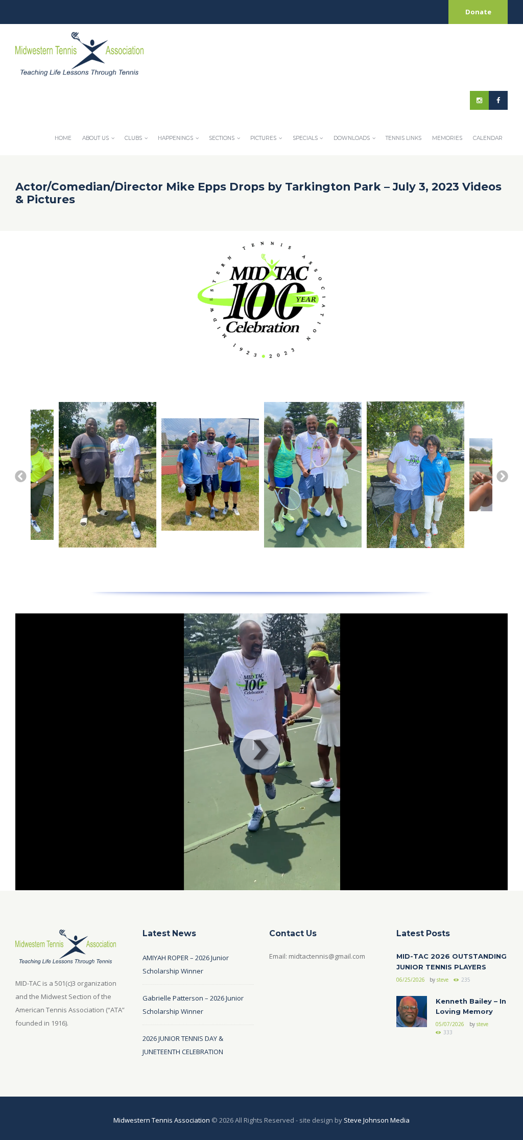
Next (501, 475)
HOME (63, 138)
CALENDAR (488, 138)
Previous (20, 475)
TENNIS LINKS (403, 138)
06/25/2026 (410, 979)
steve (442, 979)
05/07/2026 (450, 1024)
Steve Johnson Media (377, 1120)
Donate (478, 11)
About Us (95, 138)
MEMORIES (447, 138)
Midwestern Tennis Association (161, 1120)
